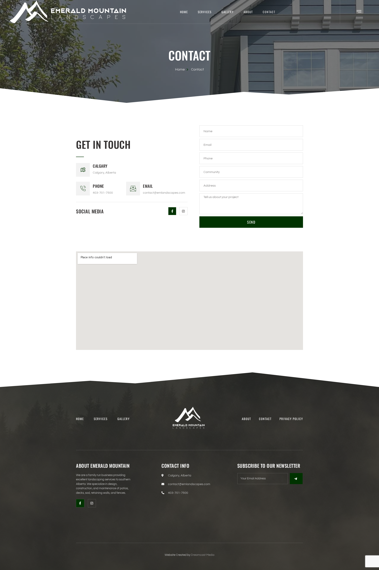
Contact (269, 12)
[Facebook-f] (172, 211)
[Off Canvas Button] (358, 11)
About (248, 12)
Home (184, 12)
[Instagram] (183, 211)
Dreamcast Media (202, 554)
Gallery (227, 12)
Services (205, 12)
